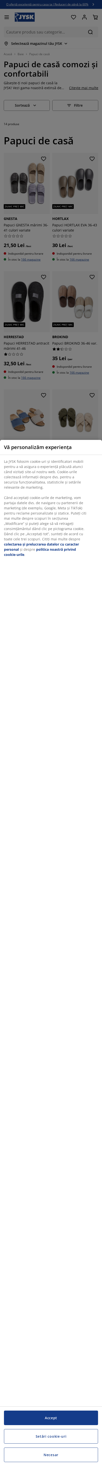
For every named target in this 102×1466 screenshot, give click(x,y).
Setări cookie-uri (51, 1436)
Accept (51, 1418)
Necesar (51, 1454)
